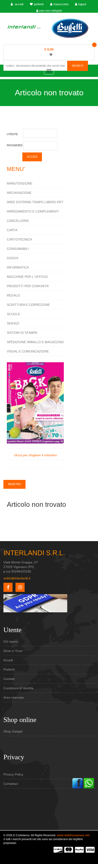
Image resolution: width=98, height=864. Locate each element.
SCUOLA (13, 314)
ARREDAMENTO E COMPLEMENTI (33, 211)
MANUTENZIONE (19, 183)
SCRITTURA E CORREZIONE (28, 305)
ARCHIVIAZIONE (19, 193)
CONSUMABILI (18, 249)
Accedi (8, 660)
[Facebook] (77, 783)
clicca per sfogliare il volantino (35, 455)
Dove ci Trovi (12, 651)
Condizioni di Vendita (18, 688)
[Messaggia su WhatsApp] (89, 783)
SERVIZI (13, 323)
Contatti (9, 679)
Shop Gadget (13, 731)
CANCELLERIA (18, 221)
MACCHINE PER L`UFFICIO (27, 277)
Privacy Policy (13, 774)
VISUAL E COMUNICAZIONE (28, 351)
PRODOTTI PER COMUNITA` (28, 286)
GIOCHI (12, 258)
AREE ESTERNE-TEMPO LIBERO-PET (35, 202)
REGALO (13, 295)
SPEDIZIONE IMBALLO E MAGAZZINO (35, 342)
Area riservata (13, 697)
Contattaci (10, 783)
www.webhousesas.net (73, 835)
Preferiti (9, 669)
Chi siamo (10, 641)
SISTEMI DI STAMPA (22, 332)
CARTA (12, 230)
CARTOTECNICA (19, 239)
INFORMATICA (18, 267)
